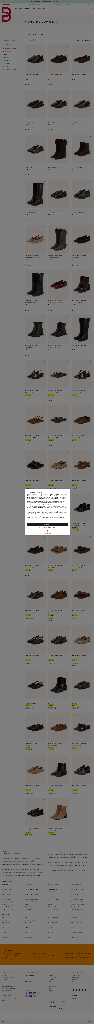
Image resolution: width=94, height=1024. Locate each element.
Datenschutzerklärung (58, 517)
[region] (47, 512)
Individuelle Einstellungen (47, 527)
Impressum (29, 518)
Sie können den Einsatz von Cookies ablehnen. (44, 513)
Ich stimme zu (47, 524)
